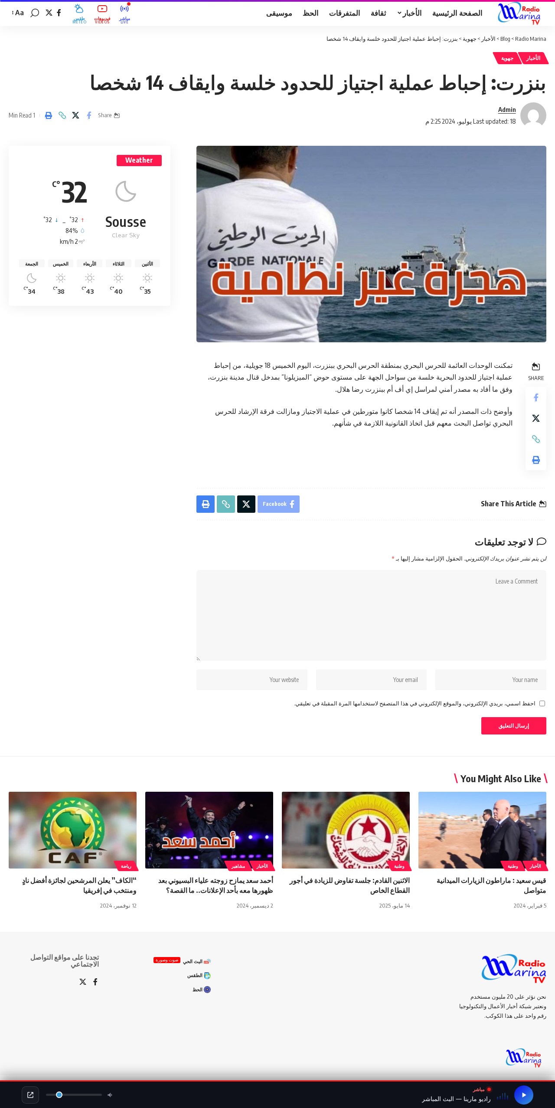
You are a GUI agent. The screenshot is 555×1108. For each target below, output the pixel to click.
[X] (49, 13)
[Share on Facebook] (89, 115)
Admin (507, 109)
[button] (34, 13)
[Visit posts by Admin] (533, 115)
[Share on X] (75, 115)
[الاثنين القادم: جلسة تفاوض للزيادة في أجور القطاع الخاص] (346, 830)
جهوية (507, 58)
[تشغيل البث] (523, 1095)
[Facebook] (59, 13)
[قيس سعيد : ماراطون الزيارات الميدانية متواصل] (482, 830)
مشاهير (238, 866)
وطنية (513, 866)
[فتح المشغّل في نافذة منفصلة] (30, 1095)
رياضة (126, 866)
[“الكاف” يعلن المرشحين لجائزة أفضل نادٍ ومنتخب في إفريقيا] (73, 830)
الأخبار (533, 58)
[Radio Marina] (521, 13)
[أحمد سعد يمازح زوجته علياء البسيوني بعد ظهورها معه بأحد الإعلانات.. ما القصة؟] (209, 830)
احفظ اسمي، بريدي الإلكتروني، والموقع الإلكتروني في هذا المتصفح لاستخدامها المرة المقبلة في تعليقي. (414, 703)
